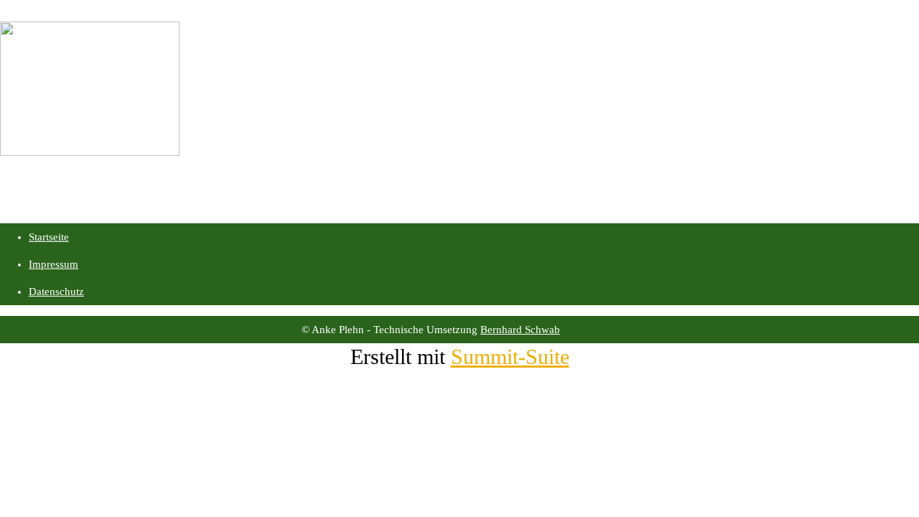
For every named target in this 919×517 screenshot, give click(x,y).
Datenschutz (56, 291)
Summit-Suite (510, 356)
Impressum (53, 264)
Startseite (49, 237)
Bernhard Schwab (520, 329)
